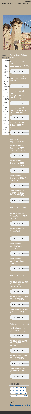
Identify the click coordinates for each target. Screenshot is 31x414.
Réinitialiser (18, 3)
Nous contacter (5, 128)
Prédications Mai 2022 (19, 324)
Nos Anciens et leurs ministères (5, 83)
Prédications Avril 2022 (19, 388)
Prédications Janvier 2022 (19, 396)
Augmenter (10, 3)
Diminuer (26, 3)
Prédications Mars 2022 (19, 390)
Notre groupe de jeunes (5, 105)
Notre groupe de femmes (5, 112)
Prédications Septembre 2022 (17, 140)
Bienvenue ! (5, 61)
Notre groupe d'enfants (5, 119)
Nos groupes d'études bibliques (5, 97)
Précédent (18, 405)
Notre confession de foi (5, 71)
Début (12, 405)
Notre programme (5, 76)
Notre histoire (5, 65)
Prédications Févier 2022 (19, 393)
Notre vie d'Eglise (5, 90)
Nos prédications (5, 124)
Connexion (5, 132)
